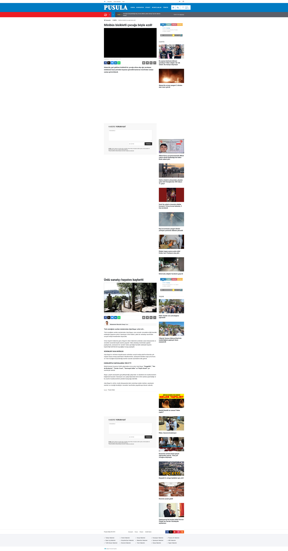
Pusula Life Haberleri (173, 538)
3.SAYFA (115, 20)
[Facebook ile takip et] (167, 531)
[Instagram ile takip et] (178, 531)
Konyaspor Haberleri (158, 538)
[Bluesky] (112, 62)
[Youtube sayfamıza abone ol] (175, 531)
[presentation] (109, 15)
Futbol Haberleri (125, 538)
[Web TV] (179, 1)
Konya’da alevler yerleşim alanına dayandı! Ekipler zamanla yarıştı (140, 14)
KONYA (133, 7)
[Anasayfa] (105, 1)
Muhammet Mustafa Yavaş (117, 324)
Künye (136, 532)
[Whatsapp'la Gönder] (118, 62)
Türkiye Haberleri (109, 538)
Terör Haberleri (141, 543)
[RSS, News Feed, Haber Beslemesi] (182, 531)
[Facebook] (105, 62)
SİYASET (147, 7)
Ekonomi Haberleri (126, 543)
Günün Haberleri (117, 1)
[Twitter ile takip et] (171, 531)
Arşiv (123, 1)
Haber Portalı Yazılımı (111, 548)
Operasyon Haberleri (158, 540)
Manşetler (109, 1)
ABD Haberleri (172, 540)
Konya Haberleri (141, 538)
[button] (147, 62)
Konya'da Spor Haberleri (127, 540)
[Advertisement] (130, 110)
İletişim (141, 532)
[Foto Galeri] (183, 1)
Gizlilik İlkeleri (148, 532)
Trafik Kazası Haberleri (111, 543)
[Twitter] (108, 62)
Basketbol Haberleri (142, 540)
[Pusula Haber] (116, 7)
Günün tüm (179, 14)
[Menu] (173, 7)
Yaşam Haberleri (172, 543)
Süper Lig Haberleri (110, 540)
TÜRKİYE (165, 7)
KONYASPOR (140, 7)
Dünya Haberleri (157, 543)
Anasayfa (108, 20)
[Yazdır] (143, 62)
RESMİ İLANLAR (156, 7)
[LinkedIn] (115, 62)
